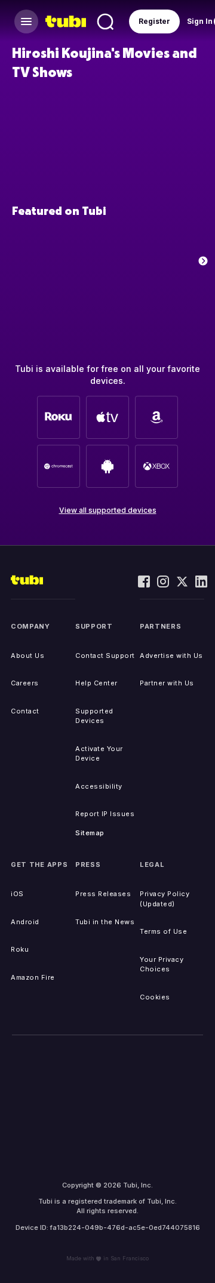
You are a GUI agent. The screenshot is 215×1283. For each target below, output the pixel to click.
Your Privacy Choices (161, 964)
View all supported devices (107, 510)
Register (154, 21)
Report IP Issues (104, 814)
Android (25, 922)
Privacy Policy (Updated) (164, 899)
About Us (27, 655)
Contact (25, 711)
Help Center (96, 683)
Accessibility (98, 786)
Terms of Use (163, 931)
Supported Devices (94, 716)
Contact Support (105, 655)
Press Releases (103, 894)
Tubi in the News (104, 922)
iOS (17, 894)
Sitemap (90, 833)
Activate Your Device (99, 753)
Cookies (155, 997)
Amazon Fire (33, 977)
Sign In (200, 21)
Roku (20, 949)
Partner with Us (167, 683)
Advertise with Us (171, 655)
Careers (25, 683)
